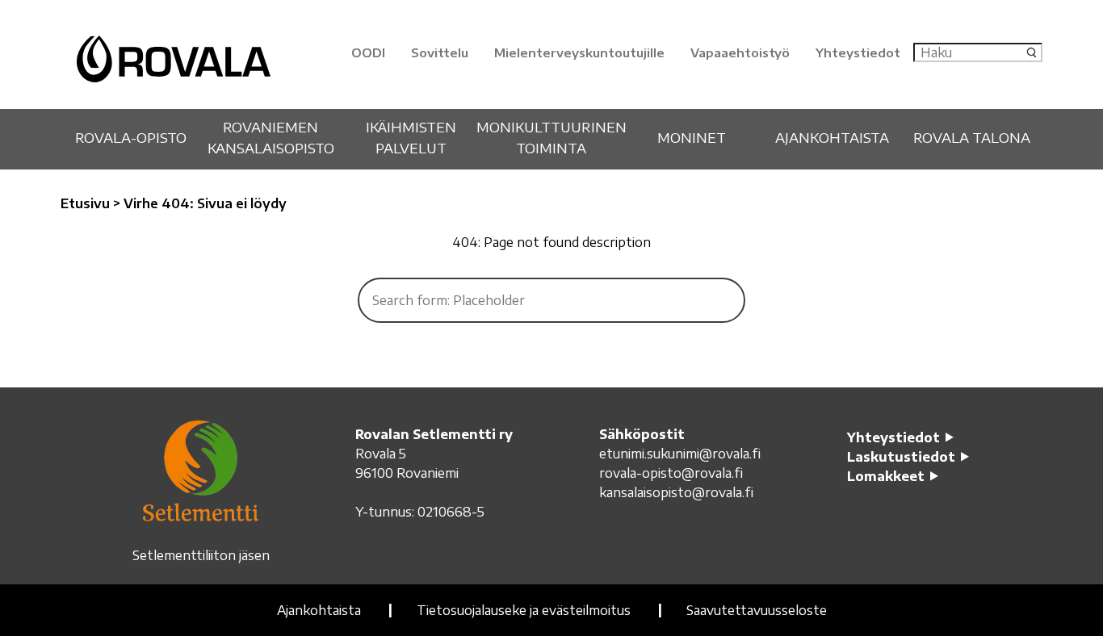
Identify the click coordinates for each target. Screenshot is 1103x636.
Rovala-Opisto (131, 137)
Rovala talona (971, 137)
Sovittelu (439, 52)
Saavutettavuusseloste (756, 610)
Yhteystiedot (858, 52)
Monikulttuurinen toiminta (551, 137)
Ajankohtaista (832, 137)
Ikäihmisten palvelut (411, 137)
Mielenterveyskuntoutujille (579, 52)
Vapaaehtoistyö (740, 52)
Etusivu (85, 203)
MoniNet (691, 137)
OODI (368, 52)
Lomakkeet (886, 476)
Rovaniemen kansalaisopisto (271, 137)
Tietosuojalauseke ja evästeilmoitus (524, 610)
